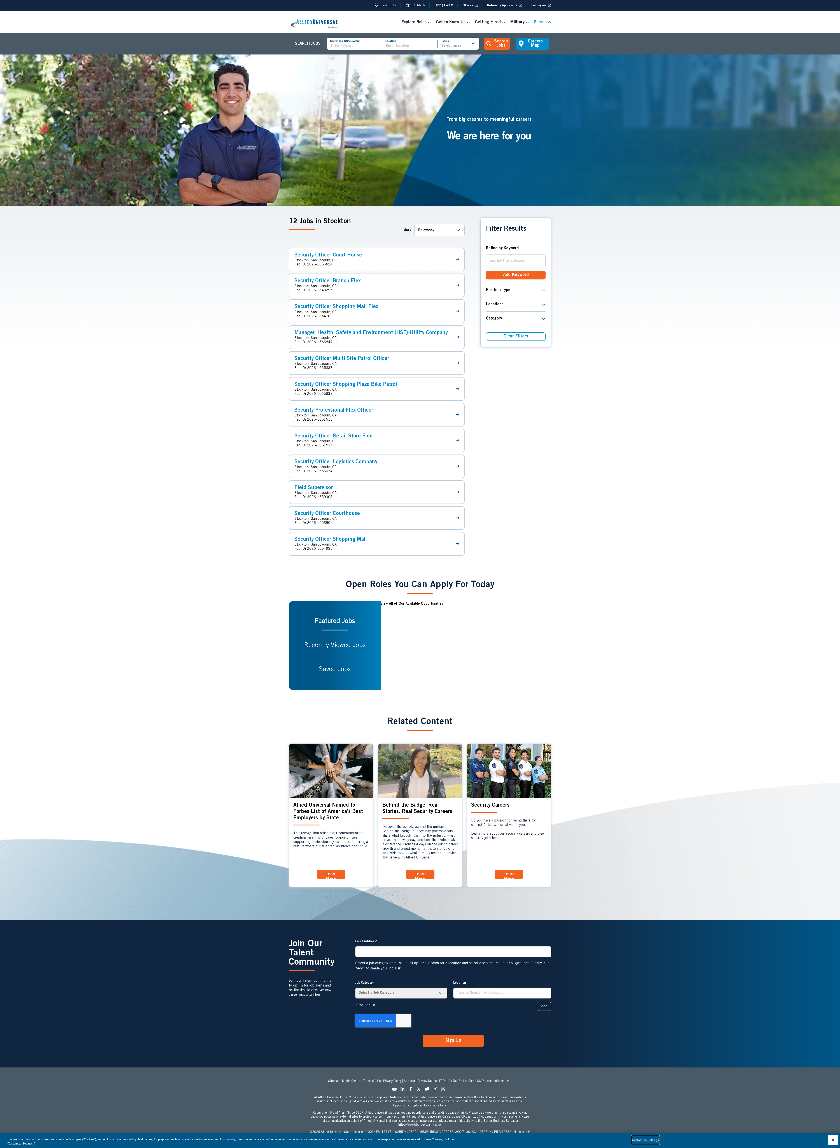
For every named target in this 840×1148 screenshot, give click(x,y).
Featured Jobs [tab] (335, 621)
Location (390, 41)
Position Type (498, 290)
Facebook (411, 1090)
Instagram (436, 1090)
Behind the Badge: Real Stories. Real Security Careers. (418, 808)
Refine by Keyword (502, 248)
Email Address (365, 941)
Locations (495, 304)
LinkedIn (403, 1090)
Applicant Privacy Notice (420, 1081)
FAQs (442, 1081)
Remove (374, 1005)
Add (544, 1006)
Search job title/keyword (345, 41)
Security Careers (490, 805)
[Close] (833, 1140)
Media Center (351, 1081)
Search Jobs (501, 43)
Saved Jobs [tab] (335, 669)
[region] (420, 1140)
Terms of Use (372, 1081)
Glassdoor (428, 1090)
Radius (445, 41)
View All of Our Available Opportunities (412, 604)
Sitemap (334, 1081)
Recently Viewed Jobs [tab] (335, 645)
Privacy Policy (392, 1081)
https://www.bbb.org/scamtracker (420, 1125)
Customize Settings (645, 1140)
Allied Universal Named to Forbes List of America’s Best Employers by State (328, 812)
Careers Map (535, 43)
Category (494, 319)
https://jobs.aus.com (484, 1116)
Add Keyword (516, 275)
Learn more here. (435, 1105)
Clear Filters (516, 336)
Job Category (364, 983)
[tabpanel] (466, 645)
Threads (444, 1090)
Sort (407, 230)
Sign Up (453, 1041)
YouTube (395, 1090)
